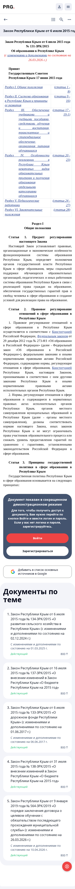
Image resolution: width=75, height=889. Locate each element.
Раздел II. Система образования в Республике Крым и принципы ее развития (26, 101)
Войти (37, 538)
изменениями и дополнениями (27, 55)
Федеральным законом (52, 336)
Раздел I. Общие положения (24, 87)
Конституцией (62, 331)
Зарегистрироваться (37, 551)
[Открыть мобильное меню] (68, 6)
